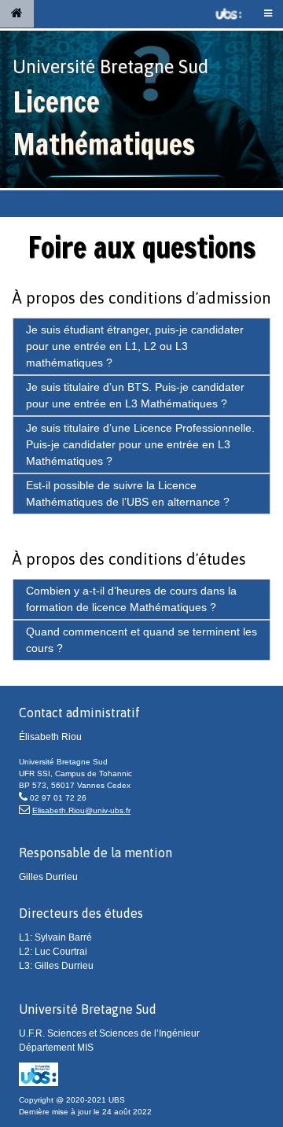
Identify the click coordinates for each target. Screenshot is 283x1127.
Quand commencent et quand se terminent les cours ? (141, 639)
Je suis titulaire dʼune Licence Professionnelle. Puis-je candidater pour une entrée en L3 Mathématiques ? (140, 444)
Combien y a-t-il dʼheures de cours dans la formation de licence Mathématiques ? (131, 598)
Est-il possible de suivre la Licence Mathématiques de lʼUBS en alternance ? (128, 493)
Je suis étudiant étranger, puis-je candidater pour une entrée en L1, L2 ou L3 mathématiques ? (135, 346)
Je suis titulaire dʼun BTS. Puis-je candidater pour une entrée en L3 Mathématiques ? (135, 395)
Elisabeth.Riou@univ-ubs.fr (81, 810)
